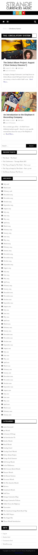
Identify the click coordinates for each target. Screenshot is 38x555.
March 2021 (7, 366)
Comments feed (8, 540)
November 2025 (8, 198)
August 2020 (7, 390)
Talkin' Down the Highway (11, 504)
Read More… (10, 134)
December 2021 (8, 334)
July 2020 (6, 394)
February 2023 (8, 285)
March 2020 (7, 408)
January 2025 (7, 233)
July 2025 (6, 212)
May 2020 (6, 401)
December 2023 (8, 254)
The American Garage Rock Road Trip (15, 511)
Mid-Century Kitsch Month (11, 469)
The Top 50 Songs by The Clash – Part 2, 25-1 (16, 165)
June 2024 (6, 236)
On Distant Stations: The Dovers (13, 172)
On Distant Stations (9, 476)
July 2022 (6, 310)
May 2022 (6, 317)
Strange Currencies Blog (10, 497)
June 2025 (6, 215)
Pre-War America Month (11, 483)
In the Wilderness (8, 465)
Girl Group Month (9, 462)
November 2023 (8, 257)
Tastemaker (6, 507)
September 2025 (8, 205)
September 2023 (8, 264)
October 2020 (7, 383)
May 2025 (6, 219)
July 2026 (6, 184)
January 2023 (7, 289)
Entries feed (6, 537)
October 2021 (7, 341)
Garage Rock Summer (10, 458)
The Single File (8, 518)
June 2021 (6, 355)
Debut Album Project (9, 455)
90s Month (6, 430)
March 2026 (7, 187)
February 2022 (8, 327)
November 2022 (8, 296)
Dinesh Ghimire (19, 553)
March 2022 (7, 324)
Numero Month (8, 472)
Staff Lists (6, 493)
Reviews (5, 486)
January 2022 (7, 331)
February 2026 (8, 191)
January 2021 (7, 373)
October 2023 (7, 261)
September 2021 (8, 345)
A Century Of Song (9, 434)
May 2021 (6, 359)
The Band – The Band (10, 158)
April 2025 (7, 222)
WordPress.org (7, 544)
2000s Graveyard (8, 427)
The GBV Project (8, 514)
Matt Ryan (20, 68)
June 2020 (6, 397)
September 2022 (8, 303)
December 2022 (8, 292)
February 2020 (8, 411)
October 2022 (7, 299)
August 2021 (7, 348)
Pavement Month (8, 479)
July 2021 (6, 352)
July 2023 (6, 271)
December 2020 (8, 376)
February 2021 (8, 369)
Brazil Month (7, 444)
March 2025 (7, 226)
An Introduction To (9, 437)
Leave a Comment (10, 70)
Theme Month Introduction (11, 521)
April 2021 (6, 362)
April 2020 (7, 404)
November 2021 (8, 338)
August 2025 (7, 208)
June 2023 (6, 275)
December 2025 (8, 194)
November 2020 (8, 380)
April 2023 (6, 282)
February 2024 (8, 247)
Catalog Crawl (7, 448)
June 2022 (6, 313)
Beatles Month (7, 441)
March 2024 (7, 243)
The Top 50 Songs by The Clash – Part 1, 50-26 (17, 168)
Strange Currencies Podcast (11, 500)
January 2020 (7, 415)
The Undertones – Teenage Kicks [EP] (14, 161)
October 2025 (7, 201)
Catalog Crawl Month (10, 451)
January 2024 (7, 250)
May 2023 (6, 278)
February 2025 (8, 229)
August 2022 (7, 306)
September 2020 (8, 387)
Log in (5, 533)
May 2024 (6, 240)
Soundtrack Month (9, 490)
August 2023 (7, 268)
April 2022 (6, 320)
